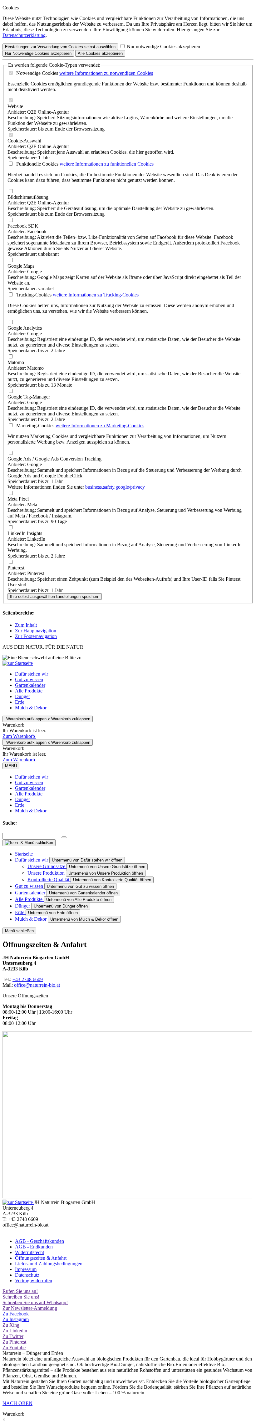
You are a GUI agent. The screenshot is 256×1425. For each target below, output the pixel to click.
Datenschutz (27, 1275)
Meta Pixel (18, 499)
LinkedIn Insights (24, 533)
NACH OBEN (17, 1403)
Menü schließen (19, 931)
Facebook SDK (22, 226)
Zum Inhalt (26, 625)
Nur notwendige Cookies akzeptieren (163, 46)
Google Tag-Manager (28, 396)
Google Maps (20, 266)
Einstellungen (60, 46)
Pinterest (15, 567)
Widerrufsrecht (29, 1252)
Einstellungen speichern (54, 596)
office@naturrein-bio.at (37, 985)
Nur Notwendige (38, 53)
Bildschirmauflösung (27, 197)
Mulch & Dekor (31, 707)
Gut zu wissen (29, 679)
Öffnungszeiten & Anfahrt (40, 1258)
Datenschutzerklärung (24, 35)
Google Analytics (24, 328)
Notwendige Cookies (36, 73)
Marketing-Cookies (34, 425)
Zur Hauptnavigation (35, 630)
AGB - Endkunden (34, 1246)
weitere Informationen (106, 73)
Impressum (26, 1269)
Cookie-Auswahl (24, 140)
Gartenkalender (30, 685)
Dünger (22, 696)
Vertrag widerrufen (33, 1280)
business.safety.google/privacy (115, 487)
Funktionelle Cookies (36, 164)
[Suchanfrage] (64, 837)
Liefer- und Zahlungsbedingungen (48, 1263)
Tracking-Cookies (33, 294)
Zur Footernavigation (36, 636)
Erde (19, 702)
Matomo (15, 362)
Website (15, 106)
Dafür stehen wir (31, 673)
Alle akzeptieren (100, 53)
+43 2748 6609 (27, 979)
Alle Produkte (28, 690)
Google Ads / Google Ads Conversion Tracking (54, 458)
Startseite (24, 854)
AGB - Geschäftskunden (39, 1241)
